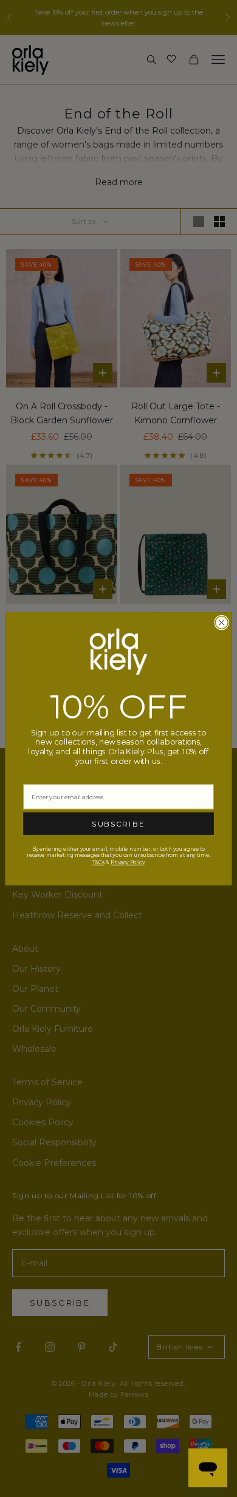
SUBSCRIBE (118, 823)
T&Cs (98, 862)
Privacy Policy (128, 862)
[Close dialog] (221, 622)
